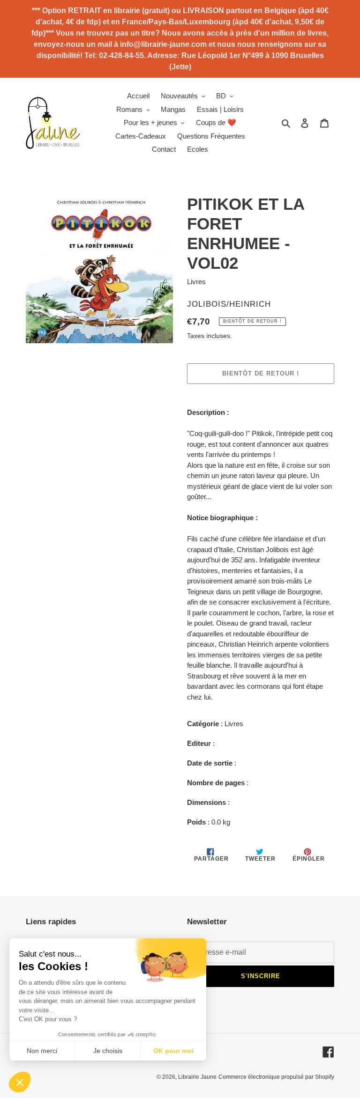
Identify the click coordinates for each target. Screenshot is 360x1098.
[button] (19, 1082)
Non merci (42, 1050)
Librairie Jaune (197, 1077)
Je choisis (107, 1050)
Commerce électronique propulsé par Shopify (276, 1077)
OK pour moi (173, 1050)
